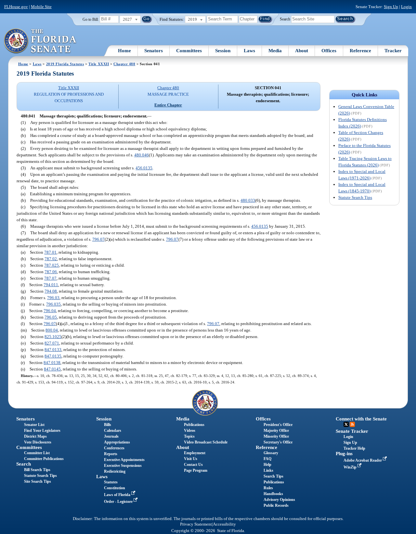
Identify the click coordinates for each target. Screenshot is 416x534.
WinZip (351, 467)
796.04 (50, 310)
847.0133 (53, 349)
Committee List (37, 453)
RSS (352, 424)
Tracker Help (354, 448)
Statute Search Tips (355, 197)
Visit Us (190, 458)
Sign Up (391, 6)
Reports (110, 454)
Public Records (276, 505)
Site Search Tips (37, 481)
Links (268, 470)
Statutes (111, 482)
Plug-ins (344, 453)
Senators (153, 50)
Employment (194, 453)
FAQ (267, 458)
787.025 (51, 265)
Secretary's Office (278, 442)
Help (267, 464)
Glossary (271, 453)
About (301, 50)
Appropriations (117, 442)
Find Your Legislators (42, 430)
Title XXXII (98, 64)
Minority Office (276, 436)
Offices (328, 50)
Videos (189, 430)
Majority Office (276, 430)
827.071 (52, 343)
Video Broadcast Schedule (206, 442)
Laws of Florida (117, 494)
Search (285, 19)
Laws (249, 50)
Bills (107, 424)
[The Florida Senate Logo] (40, 41)
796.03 (53, 297)
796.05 (51, 317)
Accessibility (224, 524)
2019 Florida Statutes (65, 64)
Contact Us (193, 464)
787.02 (51, 258)
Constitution (114, 488)
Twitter (346, 424)
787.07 (50, 278)
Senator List (34, 424)
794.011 (51, 284)
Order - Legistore (119, 501)
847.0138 (52, 362)
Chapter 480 (124, 64)
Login (406, 6)
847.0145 (52, 369)
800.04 (52, 330)
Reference (360, 50)
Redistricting (114, 471)
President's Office (278, 424)
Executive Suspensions (123, 465)
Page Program (195, 470)
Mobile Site (41, 6)
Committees (189, 50)
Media (275, 50)
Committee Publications (44, 458)
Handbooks (273, 494)
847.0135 (53, 356)
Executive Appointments (124, 459)
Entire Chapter (168, 105)
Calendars (112, 430)
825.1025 (53, 336)
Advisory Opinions (279, 499)
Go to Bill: (91, 19)
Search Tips (273, 476)
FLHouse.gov (16, 6)
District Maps (35, 436)
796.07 (98, 239)
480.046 (141, 154)
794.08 (51, 291)
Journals (111, 436)
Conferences (114, 448)
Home (124, 50)
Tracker (393, 50)
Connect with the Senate (361, 418)
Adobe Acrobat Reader (363, 460)
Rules (268, 488)
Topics (189, 436)
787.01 (50, 252)
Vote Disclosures (37, 442)
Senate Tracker (352, 431)
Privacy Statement (196, 524)
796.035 (53, 304)
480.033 (247, 200)
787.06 (51, 271)
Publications (194, 424)
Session (222, 50)
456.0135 (144, 167)
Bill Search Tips (37, 469)
